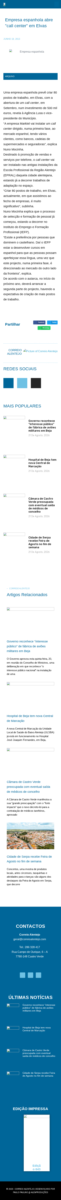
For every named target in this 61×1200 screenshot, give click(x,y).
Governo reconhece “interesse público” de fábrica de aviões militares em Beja (42, 425)
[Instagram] (36, 383)
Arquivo (9, 76)
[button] (56, 4)
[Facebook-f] (8, 383)
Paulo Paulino (20, 1192)
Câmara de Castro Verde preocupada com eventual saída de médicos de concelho (41, 505)
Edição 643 (37, 1167)
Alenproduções (39, 1192)
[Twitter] (22, 383)
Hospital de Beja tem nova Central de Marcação (42, 463)
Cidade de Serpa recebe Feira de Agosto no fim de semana (39, 542)
